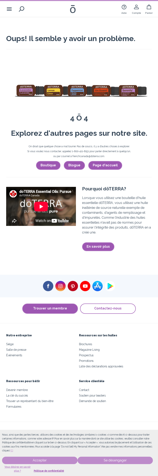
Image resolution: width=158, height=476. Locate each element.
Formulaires (13, 406)
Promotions (86, 360)
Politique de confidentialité (49, 470)
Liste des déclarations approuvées (101, 366)
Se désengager (115, 460)
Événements (14, 355)
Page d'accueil (105, 165)
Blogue (74, 165)
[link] (124, 9)
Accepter (40, 460)
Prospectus (86, 355)
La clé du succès (17, 395)
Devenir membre (17, 390)
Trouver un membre (50, 308)
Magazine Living (89, 349)
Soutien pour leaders (92, 395)
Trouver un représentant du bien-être (29, 401)
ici (11, 450)
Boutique (48, 165)
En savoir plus (98, 246)
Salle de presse (16, 349)
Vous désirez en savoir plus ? (18, 469)
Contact (84, 390)
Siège (9, 344)
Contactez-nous (108, 308)
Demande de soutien (92, 401)
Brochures (85, 344)
